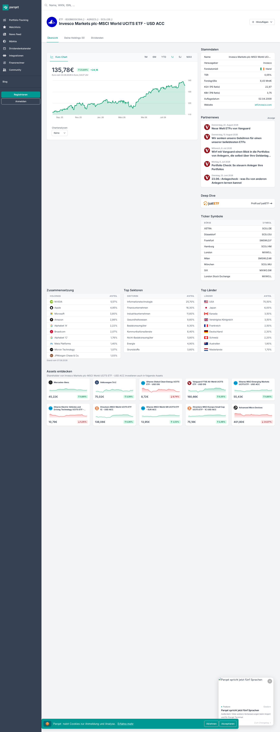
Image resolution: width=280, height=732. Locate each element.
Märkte (13, 41)
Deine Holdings (74, 37)
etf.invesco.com (263, 104)
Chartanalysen (59, 127)
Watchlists (15, 27)
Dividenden (97, 37)
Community (15, 69)
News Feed (15, 34)
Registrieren (21, 94)
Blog (5, 81)
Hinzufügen (262, 22)
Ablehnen (211, 723)
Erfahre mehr (126, 723)
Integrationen (16, 55)
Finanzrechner (16, 62)
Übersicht (52, 37)
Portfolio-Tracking (18, 20)
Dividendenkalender (20, 48)
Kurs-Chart (61, 56)
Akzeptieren (227, 723)
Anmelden (20, 101)
